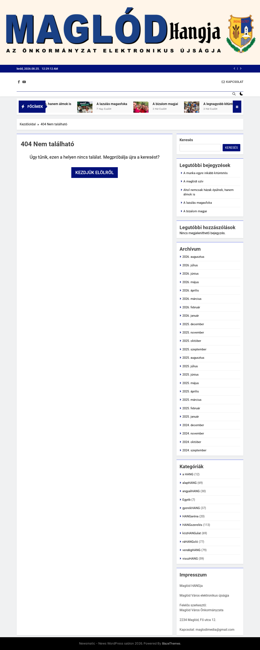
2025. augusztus (193, 358)
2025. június (190, 374)
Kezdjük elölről (94, 172)
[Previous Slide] (234, 68)
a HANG (187, 474)
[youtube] (24, 82)
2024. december (193, 425)
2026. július (190, 265)
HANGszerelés (192, 525)
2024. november (193, 433)
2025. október (191, 341)
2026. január (190, 315)
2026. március (192, 299)
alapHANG (189, 483)
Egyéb (186, 500)
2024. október (191, 442)
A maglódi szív (193, 181)
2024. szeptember (194, 450)
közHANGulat (191, 533)
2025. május (190, 383)
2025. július (190, 366)
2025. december (193, 324)
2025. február (191, 408)
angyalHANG (191, 491)
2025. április (190, 391)
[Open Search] (234, 93)
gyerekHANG (191, 508)
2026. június (190, 273)
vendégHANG (191, 550)
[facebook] (19, 82)
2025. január (190, 416)
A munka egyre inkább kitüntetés (205, 173)
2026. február (191, 307)
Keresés (186, 140)
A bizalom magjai (153, 104)
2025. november (193, 332)
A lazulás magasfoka (99, 104)
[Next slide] (240, 68)
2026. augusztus (193, 257)
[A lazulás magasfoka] (72, 109)
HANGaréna (190, 516)
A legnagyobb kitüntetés (208, 104)
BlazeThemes (171, 643)
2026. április (190, 290)
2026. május (190, 282)
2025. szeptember (194, 349)
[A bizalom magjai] (128, 109)
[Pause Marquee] (237, 107)
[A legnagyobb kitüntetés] (179, 109)
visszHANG (190, 558)
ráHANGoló (190, 542)
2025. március (192, 400)
